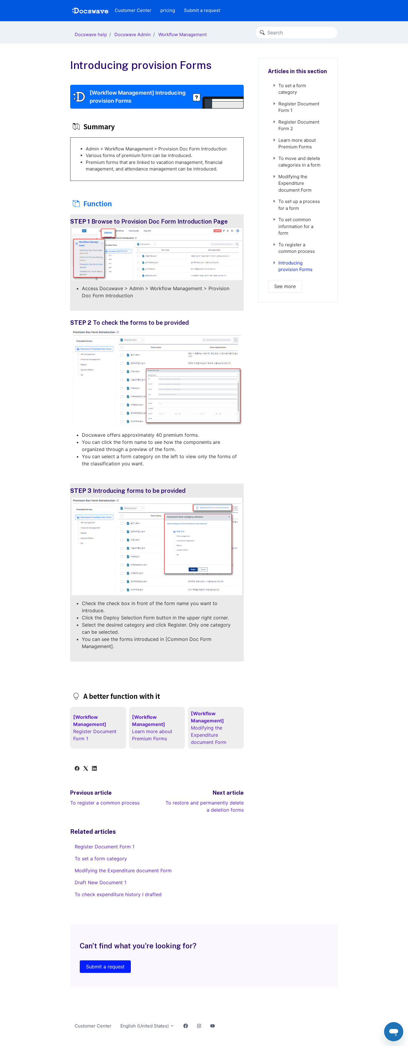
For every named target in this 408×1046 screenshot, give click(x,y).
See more (285, 286)
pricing (167, 10)
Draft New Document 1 (100, 882)
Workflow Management (182, 34)
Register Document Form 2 (298, 125)
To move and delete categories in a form (299, 162)
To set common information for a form (295, 226)
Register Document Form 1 (104, 847)
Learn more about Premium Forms (297, 143)
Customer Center (133, 10)
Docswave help (91, 34)
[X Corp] (85, 769)
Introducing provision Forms (295, 266)
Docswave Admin (132, 34)
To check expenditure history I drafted (118, 894)
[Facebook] (77, 769)
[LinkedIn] (94, 769)
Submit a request (202, 10)
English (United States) (145, 1026)
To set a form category (101, 859)
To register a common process (104, 803)
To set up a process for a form (299, 205)
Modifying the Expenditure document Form (123, 870)
